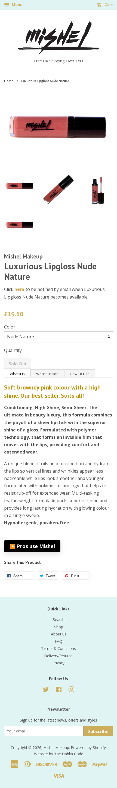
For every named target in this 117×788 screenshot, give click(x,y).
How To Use (80, 373)
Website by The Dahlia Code (58, 753)
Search (58, 619)
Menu (17, 4)
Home (8, 81)
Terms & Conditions (58, 648)
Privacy (58, 662)
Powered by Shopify (88, 747)
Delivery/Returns (58, 655)
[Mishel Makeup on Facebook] (59, 690)
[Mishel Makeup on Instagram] (71, 690)
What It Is (17, 373)
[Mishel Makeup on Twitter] (46, 690)
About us (58, 634)
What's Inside (47, 373)
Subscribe (98, 731)
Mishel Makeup (56, 747)
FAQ (58, 641)
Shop (58, 626)
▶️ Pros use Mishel (32, 546)
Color (9, 327)
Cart (108, 4)
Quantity (13, 350)
